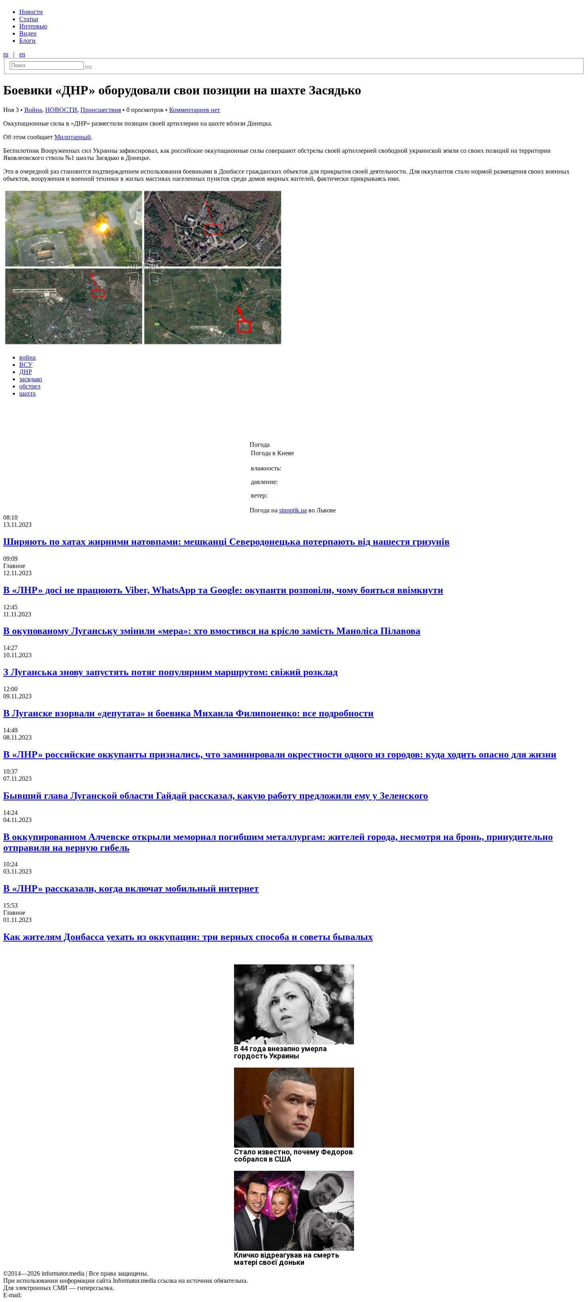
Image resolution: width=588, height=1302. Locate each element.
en (22, 54)
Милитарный (72, 137)
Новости (31, 11)
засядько (30, 379)
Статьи (28, 19)
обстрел (29, 386)
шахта (27, 393)
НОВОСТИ (61, 109)
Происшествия (100, 109)
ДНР (25, 371)
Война (33, 109)
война (27, 357)
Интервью (33, 26)
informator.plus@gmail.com (58, 1295)
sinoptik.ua (293, 510)
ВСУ (25, 364)
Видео (27, 33)
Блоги (27, 40)
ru (5, 54)
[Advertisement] (129, 422)
